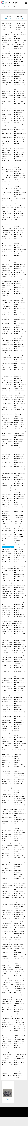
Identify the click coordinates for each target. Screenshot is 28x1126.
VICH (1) (5, 1020)
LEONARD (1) (7, 606)
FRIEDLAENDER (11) (20, 373)
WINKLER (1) (19, 1052)
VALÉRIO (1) (7, 999)
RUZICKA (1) (18, 868)
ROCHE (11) (6, 843)
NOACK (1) (6, 741)
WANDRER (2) (19, 1039)
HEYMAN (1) (7, 488)
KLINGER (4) (6, 551)
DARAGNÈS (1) (7, 242)
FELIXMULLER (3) (7, 337)
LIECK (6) (6, 621)
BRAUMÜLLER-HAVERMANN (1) (7, 144)
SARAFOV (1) (7, 885)
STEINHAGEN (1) (19, 949)
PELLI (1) (17, 771)
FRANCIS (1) (6, 367)
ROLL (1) (5, 849)
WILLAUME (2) (18, 1049)
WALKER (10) (18, 1037)
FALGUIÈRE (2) (19, 320)
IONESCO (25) (7, 507)
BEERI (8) (17, 68)
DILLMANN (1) (7, 274)
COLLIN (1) (18, 215)
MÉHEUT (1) (7, 678)
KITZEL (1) (6, 547)
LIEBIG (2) (18, 619)
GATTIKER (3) (20, 384)
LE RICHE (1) (18, 591)
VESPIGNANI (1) (7, 1018)
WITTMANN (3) (20, 1054)
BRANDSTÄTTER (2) (7, 138)
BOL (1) (18, 101)
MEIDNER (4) (19, 680)
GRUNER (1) (6, 429)
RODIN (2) (18, 843)
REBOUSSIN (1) (7, 821)
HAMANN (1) (18, 456)
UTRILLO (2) (7, 997)
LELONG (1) (18, 604)
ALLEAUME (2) (19, 30)
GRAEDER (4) (18, 420)
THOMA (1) (18, 973)
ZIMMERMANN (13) (8, 1075)
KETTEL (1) (6, 545)
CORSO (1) (6, 228)
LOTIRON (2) (19, 623)
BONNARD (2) (19, 110)
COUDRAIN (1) (7, 230)
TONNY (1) (19, 980)
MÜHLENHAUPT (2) (19, 717)
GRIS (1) (5, 426)
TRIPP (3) (6, 988)
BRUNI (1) (6, 150)
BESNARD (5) (19, 82)
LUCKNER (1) (7, 632)
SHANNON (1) (7, 927)
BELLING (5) (18, 70)
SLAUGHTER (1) (19, 937)
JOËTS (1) (18, 519)
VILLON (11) (19, 1024)
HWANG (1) (18, 502)
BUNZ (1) (6, 156)
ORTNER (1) (18, 756)
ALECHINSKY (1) (20, 27)
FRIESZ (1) (18, 376)
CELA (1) (6, 179)
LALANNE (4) (19, 574)
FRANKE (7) (19, 367)
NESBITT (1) (7, 728)
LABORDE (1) (18, 568)
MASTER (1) (19, 659)
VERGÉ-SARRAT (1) (7, 1010)
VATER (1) (5, 1007)
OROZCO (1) (7, 757)
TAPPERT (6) (6, 971)
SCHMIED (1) (7, 905)
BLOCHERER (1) (19, 95)
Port (7, 1099)
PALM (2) (6, 762)
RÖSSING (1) (18, 855)
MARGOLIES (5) (20, 650)
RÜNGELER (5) (18, 865)
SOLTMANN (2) (19, 940)
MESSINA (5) (19, 686)
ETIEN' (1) (4, 317)
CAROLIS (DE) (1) (20, 173)
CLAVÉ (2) (18, 211)
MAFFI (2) (5, 640)
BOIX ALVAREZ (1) (7, 102)
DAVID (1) (18, 245)
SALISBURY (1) (6, 880)
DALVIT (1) (6, 239)
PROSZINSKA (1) (7, 809)
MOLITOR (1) (7, 697)
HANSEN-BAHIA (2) (19, 459)
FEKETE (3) (18, 333)
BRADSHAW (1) (19, 130)
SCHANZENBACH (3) (20, 888)
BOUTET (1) (18, 123)
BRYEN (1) (18, 150)
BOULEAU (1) (19, 120)
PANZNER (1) (18, 762)
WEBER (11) (20, 1041)
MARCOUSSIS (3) (7, 650)
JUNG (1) (18, 528)
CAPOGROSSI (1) (7, 172)
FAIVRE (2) (5, 319)
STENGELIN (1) (20, 954)
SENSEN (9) (18, 923)
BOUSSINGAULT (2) (7, 124)
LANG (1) (17, 578)
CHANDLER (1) (19, 189)
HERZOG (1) (18, 485)
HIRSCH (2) (6, 490)
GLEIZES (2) (18, 401)
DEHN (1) (5, 264)
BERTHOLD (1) (19, 80)
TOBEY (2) (5, 978)
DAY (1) (17, 247)
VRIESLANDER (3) (7, 1034)
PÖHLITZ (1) (19, 796)
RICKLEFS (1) (6, 834)
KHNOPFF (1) (19, 545)
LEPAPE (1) (19, 606)
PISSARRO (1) (7, 794)
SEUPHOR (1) (19, 925)
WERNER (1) (18, 1045)
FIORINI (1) (18, 340)
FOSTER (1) (19, 357)
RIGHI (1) (6, 838)
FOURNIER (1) (8, 364)
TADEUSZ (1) (19, 965)
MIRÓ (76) (18, 695)
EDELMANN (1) (7, 300)
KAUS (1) (17, 538)
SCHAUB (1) (6, 893)
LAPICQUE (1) (7, 583)
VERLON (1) (18, 1009)
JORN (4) (17, 524)
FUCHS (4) (18, 380)
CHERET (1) (6, 198)
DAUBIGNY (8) (19, 242)
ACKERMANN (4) (19, 23)
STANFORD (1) (6, 946)
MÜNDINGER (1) (20, 722)
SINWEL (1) (7, 937)
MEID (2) (5, 680)
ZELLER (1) (19, 1073)
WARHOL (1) (6, 1041)
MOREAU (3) (7, 705)
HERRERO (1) (7, 485)
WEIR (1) (7, 1043)
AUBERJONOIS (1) (8, 44)
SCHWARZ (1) (19, 912)
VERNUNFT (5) (7, 1016)
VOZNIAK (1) (19, 1031)
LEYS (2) (6, 617)
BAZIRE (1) (6, 65)
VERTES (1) (18, 1016)
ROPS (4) (19, 850)
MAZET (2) (5, 672)
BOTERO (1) (7, 118)
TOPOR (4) (6, 982)
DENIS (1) (18, 268)
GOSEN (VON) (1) (7, 415)
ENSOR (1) (6, 308)
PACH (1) (5, 760)
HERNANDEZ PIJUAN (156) (19, 480)
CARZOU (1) (6, 177)
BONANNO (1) (19, 103)
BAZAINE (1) (18, 63)
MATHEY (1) (18, 662)
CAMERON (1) (7, 166)
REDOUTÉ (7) (7, 825)
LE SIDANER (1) (7, 593)
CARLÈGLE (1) (17, 171)
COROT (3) (19, 225)
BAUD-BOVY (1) (18, 59)
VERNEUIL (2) (18, 1013)
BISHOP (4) (6, 93)
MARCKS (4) (19, 648)
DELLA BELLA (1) (20, 266)
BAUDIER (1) (18, 61)
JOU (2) (17, 526)
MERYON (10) (7, 686)
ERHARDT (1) (19, 309)
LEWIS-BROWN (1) (20, 614)
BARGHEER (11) (20, 53)
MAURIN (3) (6, 667)
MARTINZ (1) (6, 657)
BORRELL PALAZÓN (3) (7, 115)
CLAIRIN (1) (19, 208)
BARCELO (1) (19, 51)
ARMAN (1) (20, 35)
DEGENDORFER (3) (19, 261)
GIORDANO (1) (19, 399)
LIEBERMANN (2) (7, 619)
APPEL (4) (18, 32)
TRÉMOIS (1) (20, 984)
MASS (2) (18, 657)
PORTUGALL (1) (19, 800)
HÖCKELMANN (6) (18, 491)
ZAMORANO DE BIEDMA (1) (6, 1072)
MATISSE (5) (6, 665)
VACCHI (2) (18, 997)
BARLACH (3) (6, 55)
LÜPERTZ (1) (7, 636)
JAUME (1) (6, 513)
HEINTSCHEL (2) (7, 474)
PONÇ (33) (5, 800)
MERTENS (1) (19, 683)
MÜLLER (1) (6, 720)
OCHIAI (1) (18, 745)
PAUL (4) (5, 766)
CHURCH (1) (20, 202)
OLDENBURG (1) (19, 750)
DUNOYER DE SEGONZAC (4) (7, 295)
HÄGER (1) (19, 454)
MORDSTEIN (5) (20, 702)
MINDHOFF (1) (6, 693)
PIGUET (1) (7, 788)
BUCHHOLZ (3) (19, 152)
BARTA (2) (6, 57)
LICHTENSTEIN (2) (20, 617)
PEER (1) (18, 769)
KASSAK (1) (18, 536)
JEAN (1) (18, 513)
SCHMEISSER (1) (19, 897)
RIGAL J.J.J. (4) (17, 836)
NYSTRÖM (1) (20, 743)
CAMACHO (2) (19, 163)
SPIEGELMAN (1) (19, 942)
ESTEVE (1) (19, 315)
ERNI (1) (17, 312)
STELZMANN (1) (19, 952)
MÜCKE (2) (6, 716)
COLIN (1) (5, 215)
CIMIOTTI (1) (6, 205)
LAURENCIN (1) (7, 585)
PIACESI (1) (18, 781)
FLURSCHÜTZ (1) (7, 348)
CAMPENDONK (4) (18, 166)
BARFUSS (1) (6, 53)
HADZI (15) (6, 450)
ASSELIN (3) (19, 42)
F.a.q (14, 1121)
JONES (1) (7, 521)
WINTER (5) (6, 1054)
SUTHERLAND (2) (19, 962)
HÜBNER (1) (6, 500)
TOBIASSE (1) (19, 978)
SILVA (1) (19, 931)
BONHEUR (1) (6, 108)
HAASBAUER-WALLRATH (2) (7, 444)
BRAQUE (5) (19, 139)
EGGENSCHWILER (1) (6, 303)
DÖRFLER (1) (19, 281)
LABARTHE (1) (7, 568)
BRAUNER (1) (19, 141)
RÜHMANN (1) (7, 864)
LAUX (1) (6, 587)
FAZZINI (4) (18, 329)
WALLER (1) (6, 1039)
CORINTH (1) (6, 222)
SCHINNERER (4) (7, 897)
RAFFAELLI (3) (20, 814)
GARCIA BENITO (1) (6, 385)
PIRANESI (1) (18, 791)
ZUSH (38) (16, 1077)
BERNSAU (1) (6, 78)
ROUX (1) (6, 862)
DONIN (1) (19, 279)
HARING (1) (6, 462)
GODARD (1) (7, 403)
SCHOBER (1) (19, 904)
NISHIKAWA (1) (19, 738)
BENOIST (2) (6, 74)
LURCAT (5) (18, 636)
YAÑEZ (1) (19, 1066)
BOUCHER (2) (7, 120)
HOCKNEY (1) (6, 494)
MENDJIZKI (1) (7, 682)
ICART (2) (5, 504)
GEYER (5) (7, 397)
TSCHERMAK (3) (19, 988)
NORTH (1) (6, 743)
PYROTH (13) (7, 811)
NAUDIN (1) (19, 726)
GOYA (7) (6, 418)
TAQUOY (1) (19, 971)
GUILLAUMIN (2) (19, 436)
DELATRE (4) (7, 266)
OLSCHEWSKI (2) (7, 752)
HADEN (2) (18, 447)
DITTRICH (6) (7, 277)
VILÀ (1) (19, 1022)
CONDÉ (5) (18, 217)
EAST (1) (5, 298)
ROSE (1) (5, 853)
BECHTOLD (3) (19, 65)
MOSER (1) (6, 709)
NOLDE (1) (18, 741)
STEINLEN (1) (7, 953)
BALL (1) (5, 49)
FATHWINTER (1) (7, 330)
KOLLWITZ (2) (7, 555)
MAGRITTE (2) (7, 642)
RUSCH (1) (5, 868)
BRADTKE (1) (6, 133)
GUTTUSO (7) (7, 441)
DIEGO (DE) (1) (19, 270)
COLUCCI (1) (6, 217)
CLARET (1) (6, 211)
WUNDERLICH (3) (19, 1062)
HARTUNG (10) (7, 466)
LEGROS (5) (7, 600)
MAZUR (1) (6, 674)
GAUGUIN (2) (18, 386)
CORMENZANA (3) (20, 222)
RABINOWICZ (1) (7, 814)
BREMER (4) (18, 146)
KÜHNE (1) (6, 561)
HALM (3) (5, 456)
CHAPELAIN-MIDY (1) (6, 193)
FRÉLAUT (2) (18, 369)
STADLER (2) (18, 944)
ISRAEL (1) (18, 507)
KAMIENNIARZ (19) (19, 531)
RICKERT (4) (19, 832)
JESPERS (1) (18, 517)
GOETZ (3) (18, 407)
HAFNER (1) (6, 454)
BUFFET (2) (6, 154)
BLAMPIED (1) (7, 95)
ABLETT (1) (6, 23)
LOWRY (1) (17, 625)
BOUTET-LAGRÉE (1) (19, 126)
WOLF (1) (5, 1056)
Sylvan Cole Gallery (6, 12)
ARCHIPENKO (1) (5, 35)
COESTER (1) (18, 213)
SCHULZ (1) (7, 912)
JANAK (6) (5, 511)
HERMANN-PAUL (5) (7, 479)
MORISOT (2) (7, 707)
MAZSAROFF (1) (19, 672)
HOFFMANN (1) (19, 496)
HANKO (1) (6, 458)
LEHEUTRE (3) (19, 600)
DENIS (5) (6, 268)
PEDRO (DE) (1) (7, 769)
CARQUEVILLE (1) (7, 175)
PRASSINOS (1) (19, 805)
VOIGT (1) (19, 1026)
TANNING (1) (7, 969)
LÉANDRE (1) (19, 593)
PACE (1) (18, 758)
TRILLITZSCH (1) (19, 986)
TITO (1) (18, 975)
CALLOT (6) (6, 163)
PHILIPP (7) (19, 779)
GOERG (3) (6, 407)
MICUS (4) (18, 688)
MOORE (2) (6, 701)
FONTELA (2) (18, 353)
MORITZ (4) (18, 707)
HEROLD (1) (6, 483)
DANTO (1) (18, 239)
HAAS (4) (18, 441)
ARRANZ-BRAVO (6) (6, 41)
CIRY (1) (18, 205)
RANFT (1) (18, 817)
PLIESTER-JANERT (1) (7, 797)
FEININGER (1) (7, 333)
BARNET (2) (18, 55)
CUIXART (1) (19, 232)
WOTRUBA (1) (19, 1058)
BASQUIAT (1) (7, 60)
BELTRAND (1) (19, 72)
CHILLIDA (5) (19, 198)
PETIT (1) (5, 775)
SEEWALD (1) (7, 921)
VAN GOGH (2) (7, 1003)
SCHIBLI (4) (7, 895)
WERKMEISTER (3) (6, 1046)
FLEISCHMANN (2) (7, 345)
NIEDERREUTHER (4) (6, 738)
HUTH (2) (6, 502)
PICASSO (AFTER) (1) (20, 785)
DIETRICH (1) (19, 272)
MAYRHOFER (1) (19, 668)
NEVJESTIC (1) (19, 731)
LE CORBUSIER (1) (6, 591)
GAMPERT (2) (18, 382)
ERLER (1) (5, 312)
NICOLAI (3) (19, 734)
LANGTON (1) (18, 580)
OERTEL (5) (18, 747)
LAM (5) (5, 576)
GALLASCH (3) (7, 382)
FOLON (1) (19, 350)
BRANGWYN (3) (19, 137)
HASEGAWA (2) (19, 466)
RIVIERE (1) (6, 840)
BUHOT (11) (18, 154)
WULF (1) (6, 1062)
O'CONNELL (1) (7, 746)
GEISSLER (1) (6, 391)
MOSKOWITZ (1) (19, 709)
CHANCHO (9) (7, 188)
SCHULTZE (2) (19, 910)
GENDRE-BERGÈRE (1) (19, 392)
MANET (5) (6, 646)
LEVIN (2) (17, 610)
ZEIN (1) (17, 1071)
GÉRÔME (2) (19, 395)
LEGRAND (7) (6, 597)
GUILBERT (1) (20, 433)
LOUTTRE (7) (7, 625)
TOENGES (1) (7, 980)
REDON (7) (18, 821)
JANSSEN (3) (18, 511)
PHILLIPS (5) (6, 781)
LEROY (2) (18, 608)
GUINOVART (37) (7, 439)
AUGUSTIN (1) (19, 44)
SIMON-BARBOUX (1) (19, 934)
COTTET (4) (19, 228)
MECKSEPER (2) (19, 675)
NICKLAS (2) (6, 733)
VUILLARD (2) (19, 1033)
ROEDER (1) (18, 845)
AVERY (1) (6, 46)
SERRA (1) (6, 925)
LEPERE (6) (7, 608)
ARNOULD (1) (19, 38)
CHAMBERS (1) (18, 185)
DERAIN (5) (6, 270)
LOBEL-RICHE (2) (8, 623)
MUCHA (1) (19, 714)
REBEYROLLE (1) (19, 819)
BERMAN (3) (19, 76)
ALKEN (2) (7, 30)
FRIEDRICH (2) (7, 377)
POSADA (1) (7, 804)
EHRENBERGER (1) (19, 303)
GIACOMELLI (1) (20, 397)
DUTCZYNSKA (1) (20, 295)
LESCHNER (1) (7, 610)
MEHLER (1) (19, 678)
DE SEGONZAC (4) (19, 252)
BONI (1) (17, 108)
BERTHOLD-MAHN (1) (6, 83)
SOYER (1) (6, 942)
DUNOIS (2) (18, 291)
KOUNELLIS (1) (19, 555)
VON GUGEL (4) (19, 1028)
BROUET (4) (19, 148)
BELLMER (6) (6, 72)
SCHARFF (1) (6, 891)
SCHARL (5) (18, 891)
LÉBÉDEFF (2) (6, 595)
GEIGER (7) (18, 388)
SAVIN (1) (6, 887)
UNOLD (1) (18, 995)
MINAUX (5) (18, 690)
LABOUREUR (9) (7, 571)
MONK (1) (18, 699)
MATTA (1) (18, 665)
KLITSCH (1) (18, 551)
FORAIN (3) (6, 355)
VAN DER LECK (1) (19, 1001)
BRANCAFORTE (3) (20, 134)
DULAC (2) (5, 291)
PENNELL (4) (19, 773)
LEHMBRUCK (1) (7, 603)
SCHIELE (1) (18, 895)
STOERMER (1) (6, 959)
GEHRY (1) (6, 388)
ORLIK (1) (17, 754)
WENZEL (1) (18, 1043)
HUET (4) (17, 500)
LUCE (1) (18, 629)
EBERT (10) (18, 298)
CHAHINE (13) (7, 184)
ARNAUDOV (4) (7, 38)
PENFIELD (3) (7, 773)
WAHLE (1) (6, 1037)
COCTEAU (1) (6, 213)
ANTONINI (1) (7, 32)
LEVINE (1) (6, 612)
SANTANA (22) (19, 883)
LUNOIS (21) (19, 633)
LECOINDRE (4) (20, 595)
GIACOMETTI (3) (7, 400)
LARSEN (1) (18, 583)
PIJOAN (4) (18, 788)
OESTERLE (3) (7, 750)
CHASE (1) (20, 192)
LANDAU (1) (6, 578)
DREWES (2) (19, 285)
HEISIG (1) (6, 477)
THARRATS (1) (7, 974)
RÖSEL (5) (18, 853)
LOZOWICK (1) (7, 627)
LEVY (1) (18, 612)
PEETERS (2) (6, 771)
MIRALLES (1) (6, 695)
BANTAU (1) (6, 51)
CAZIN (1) (19, 177)
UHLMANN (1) (6, 995)
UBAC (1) (17, 992)
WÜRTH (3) (7, 1064)
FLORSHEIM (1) (19, 346)
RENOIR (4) (7, 831)
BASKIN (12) (19, 57)
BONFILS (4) (6, 106)
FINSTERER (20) (7, 340)
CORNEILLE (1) (7, 225)
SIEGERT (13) (19, 928)
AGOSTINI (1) (19, 25)
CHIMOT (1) (7, 201)
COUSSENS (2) (19, 230)
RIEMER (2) (18, 834)
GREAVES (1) (7, 424)
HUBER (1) (19, 498)
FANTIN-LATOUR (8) (20, 324)
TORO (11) (18, 982)
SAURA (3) (18, 885)
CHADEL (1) (6, 182)
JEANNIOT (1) (6, 516)
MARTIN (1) (19, 655)
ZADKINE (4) (5, 1069)
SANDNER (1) (6, 883)
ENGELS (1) (18, 306)
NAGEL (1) (18, 724)
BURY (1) (5, 158)
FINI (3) (17, 338)
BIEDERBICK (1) (19, 88)
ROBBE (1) (18, 840)
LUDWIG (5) (19, 631)
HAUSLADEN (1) (19, 469)
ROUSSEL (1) (7, 860)
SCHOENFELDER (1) (18, 907)
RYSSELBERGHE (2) (7, 871)
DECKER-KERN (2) (19, 257)
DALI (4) (18, 236)
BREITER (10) (19, 143)
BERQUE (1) (18, 78)
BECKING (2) (6, 68)
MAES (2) (17, 638)
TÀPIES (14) (18, 969)
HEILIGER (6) (19, 471)
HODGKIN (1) (19, 494)
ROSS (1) (5, 855)
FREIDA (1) (6, 369)
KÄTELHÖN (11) (7, 539)
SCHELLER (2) (19, 893)
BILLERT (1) (6, 91)
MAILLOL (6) (7, 644)
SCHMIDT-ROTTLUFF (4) (19, 901)
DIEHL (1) (7, 272)
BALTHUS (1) (17, 49)
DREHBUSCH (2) (7, 283)
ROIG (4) (19, 847)
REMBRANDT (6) (20, 827)
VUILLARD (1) (19, 1035)
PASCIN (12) (18, 764)
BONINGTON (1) (7, 111)
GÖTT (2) (18, 414)
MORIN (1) (18, 705)
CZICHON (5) (7, 234)
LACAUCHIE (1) (19, 571)
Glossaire (25, 1111)
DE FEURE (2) (7, 249)
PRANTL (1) (18, 802)
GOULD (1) (17, 416)
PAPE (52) (5, 764)
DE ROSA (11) (7, 251)
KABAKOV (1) (6, 530)
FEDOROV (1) (20, 331)
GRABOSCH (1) (19, 418)
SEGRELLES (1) (6, 923)
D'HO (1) (17, 234)
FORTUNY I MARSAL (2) (7, 358)
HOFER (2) (5, 496)
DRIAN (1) (20, 287)
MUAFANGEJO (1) (20, 712)
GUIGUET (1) (6, 434)
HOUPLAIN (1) (7, 498)
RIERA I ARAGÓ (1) (7, 836)
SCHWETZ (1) (18, 914)
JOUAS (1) (6, 528)
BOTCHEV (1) (18, 116)
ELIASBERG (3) (6, 306)
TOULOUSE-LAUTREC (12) (7, 985)
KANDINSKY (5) (7, 534)
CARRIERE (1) (19, 175)
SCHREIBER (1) (7, 910)
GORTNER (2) (18, 412)
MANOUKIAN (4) (20, 646)
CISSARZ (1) (7, 208)
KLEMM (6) (18, 549)
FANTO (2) (6, 327)
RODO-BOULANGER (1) (7, 846)
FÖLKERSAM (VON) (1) (7, 351)
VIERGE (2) (6, 1022)
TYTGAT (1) (6, 992)
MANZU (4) (6, 648)
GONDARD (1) (7, 409)
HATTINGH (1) (6, 469)
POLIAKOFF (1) (19, 798)
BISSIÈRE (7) (19, 93)
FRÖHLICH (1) (19, 378)
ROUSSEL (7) (19, 860)
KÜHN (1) (18, 559)
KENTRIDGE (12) (19, 541)
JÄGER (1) (18, 509)
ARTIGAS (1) (20, 40)
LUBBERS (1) (19, 627)
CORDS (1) (18, 219)
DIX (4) (17, 277)
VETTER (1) (18, 1018)
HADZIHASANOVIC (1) (19, 451)
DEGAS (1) (6, 260)
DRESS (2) (18, 283)
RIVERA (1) (18, 838)
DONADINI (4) (7, 279)
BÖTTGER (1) (19, 118)
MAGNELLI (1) (19, 640)
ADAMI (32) (6, 25)
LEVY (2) (6, 614)
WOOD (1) (5, 1059)
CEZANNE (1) (18, 179)
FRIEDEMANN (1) (7, 372)
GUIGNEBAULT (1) (20, 431)
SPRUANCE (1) (7, 944)
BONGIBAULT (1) (20, 106)
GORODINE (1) (7, 412)
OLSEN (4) (18, 752)
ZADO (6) (18, 1069)
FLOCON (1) (18, 344)
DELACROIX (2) (20, 264)
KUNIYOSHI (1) (20, 561)
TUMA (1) (5, 990)
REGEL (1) (17, 824)
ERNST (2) (5, 315)
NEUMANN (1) (18, 728)
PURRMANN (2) (19, 809)
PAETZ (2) (17, 760)
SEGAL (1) (18, 921)
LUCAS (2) (6, 629)
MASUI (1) (7, 661)
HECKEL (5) (6, 471)
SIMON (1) (5, 933)
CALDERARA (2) (20, 160)
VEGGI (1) (18, 1007)
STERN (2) (18, 956)
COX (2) (6, 232)
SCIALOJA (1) (6, 919)
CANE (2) (17, 169)
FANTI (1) (5, 323)
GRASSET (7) (19, 422)
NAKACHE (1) (7, 726)
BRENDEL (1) (6, 148)
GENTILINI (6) (7, 395)
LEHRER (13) (19, 602)
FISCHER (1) (6, 342)
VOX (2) (6, 1031)
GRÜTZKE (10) (20, 429)
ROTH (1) (5, 857)
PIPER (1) (5, 790)
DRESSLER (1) (6, 286)
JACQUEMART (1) (7, 509)
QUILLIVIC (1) (19, 811)
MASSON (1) (6, 659)
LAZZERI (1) (19, 589)
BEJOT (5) (6, 70)
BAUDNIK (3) (7, 63)
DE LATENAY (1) (20, 249)
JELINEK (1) (18, 515)
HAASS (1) (18, 443)
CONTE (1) (7, 219)
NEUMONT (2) (7, 731)
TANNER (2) (18, 967)
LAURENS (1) (19, 585)
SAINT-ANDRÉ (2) (18, 871)
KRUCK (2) (19, 557)
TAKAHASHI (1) (7, 967)
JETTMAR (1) (6, 519)
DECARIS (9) (6, 255)
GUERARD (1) (6, 431)
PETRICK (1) (7, 779)
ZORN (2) (18, 1075)
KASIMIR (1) (6, 536)
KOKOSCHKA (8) (20, 553)
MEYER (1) (7, 688)
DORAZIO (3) (6, 281)
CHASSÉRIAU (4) (20, 195)
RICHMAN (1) (19, 830)
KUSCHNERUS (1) (20, 564)
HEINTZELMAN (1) (19, 474)
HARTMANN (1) (19, 463)
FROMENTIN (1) (7, 380)
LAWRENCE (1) (19, 587)
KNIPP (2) (6, 553)
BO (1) (4, 97)
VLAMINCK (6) (7, 1027)
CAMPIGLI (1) (7, 169)
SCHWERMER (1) (7, 915)
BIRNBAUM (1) (19, 91)
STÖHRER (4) (19, 959)
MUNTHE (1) (7, 724)
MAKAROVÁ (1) (19, 644)
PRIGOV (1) (6, 807)
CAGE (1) (5, 160)
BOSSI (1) (18, 114)
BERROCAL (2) (7, 80)
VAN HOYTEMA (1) (19, 1004)
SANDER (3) (19, 878)
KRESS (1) (6, 557)
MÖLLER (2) (18, 697)
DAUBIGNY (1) (7, 246)
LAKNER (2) (6, 574)
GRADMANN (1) (7, 420)
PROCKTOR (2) (19, 807)
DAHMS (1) (6, 236)
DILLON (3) (20, 274)
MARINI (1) (18, 653)
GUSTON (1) (18, 439)
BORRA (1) (18, 112)
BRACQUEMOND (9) (7, 130)
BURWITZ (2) (18, 156)
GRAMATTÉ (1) (7, 422)
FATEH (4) (18, 327)
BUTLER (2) (18, 158)
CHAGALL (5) (18, 182)
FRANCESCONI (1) (19, 364)
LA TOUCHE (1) (19, 566)
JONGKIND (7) (6, 525)
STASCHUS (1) (19, 946)
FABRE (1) (18, 317)
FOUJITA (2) (18, 360)
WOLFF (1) (18, 1056)
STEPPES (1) (7, 956)
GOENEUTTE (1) (19, 404)
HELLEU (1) (19, 477)
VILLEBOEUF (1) (7, 1024)
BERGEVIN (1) (19, 74)
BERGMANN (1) (7, 76)
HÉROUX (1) (18, 483)
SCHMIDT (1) (6, 900)
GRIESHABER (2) (19, 424)
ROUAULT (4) (19, 857)
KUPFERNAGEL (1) (7, 565)
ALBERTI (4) (6, 27)
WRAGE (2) (18, 1060)
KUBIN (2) (6, 559)
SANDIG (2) (18, 881)
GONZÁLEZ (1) (19, 409)
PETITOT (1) (19, 776)
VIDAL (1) (18, 1020)
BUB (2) (5, 152)
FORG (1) (18, 355)
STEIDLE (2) (7, 948)
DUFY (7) (17, 289)
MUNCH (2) (6, 722)
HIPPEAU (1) (19, 488)
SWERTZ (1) (6, 965)
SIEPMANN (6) (7, 931)
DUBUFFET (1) (6, 289)
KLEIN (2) (6, 549)
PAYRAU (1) (20, 766)
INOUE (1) (18, 504)
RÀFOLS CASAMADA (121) (7, 818)
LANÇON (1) (19, 576)
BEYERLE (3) (7, 87)
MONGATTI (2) (7, 699)
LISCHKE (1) (18, 621)
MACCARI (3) (6, 638)
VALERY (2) (18, 999)
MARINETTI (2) (6, 654)
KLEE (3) (17, 547)
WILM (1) (6, 1052)
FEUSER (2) (18, 336)
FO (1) (17, 348)
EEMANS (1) (18, 300)
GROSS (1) (18, 426)
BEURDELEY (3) (20, 85)
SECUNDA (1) (19, 919)
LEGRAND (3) (18, 597)
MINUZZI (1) (19, 693)
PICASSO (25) (6, 783)
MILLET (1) (7, 690)
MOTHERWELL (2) (7, 713)
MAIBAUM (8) (18, 642)
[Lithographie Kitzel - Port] (7, 1090)
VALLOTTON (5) (7, 1001)
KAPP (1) (18, 534)
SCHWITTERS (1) (19, 916)
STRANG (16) (6, 961)
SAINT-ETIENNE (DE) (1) (19, 875)
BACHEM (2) (18, 46)
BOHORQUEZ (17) (20, 98)
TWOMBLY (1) (18, 990)
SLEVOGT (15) (6, 940)
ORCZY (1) (5, 754)
